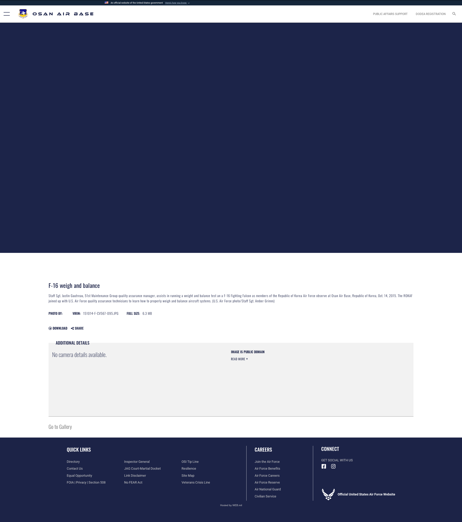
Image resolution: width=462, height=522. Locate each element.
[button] (177, 3)
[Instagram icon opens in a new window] (333, 466)
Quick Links (79, 449)
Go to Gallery (60, 426)
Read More (238, 359)
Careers (263, 449)
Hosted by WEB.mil (231, 505)
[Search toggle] (454, 14)
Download (59, 328)
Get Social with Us (337, 460)
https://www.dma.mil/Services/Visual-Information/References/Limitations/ (273, 376)
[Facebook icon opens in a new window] (324, 466)
